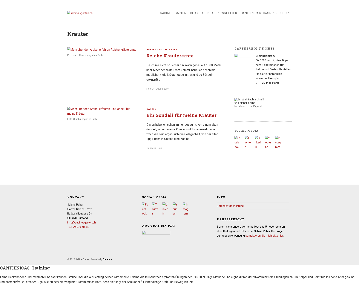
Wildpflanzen (168, 49)
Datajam (107, 259)
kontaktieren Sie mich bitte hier (264, 235)
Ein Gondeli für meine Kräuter (181, 115)
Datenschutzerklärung (230, 206)
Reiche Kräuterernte (170, 56)
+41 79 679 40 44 (77, 227)
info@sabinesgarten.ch (81, 222)
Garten (151, 49)
